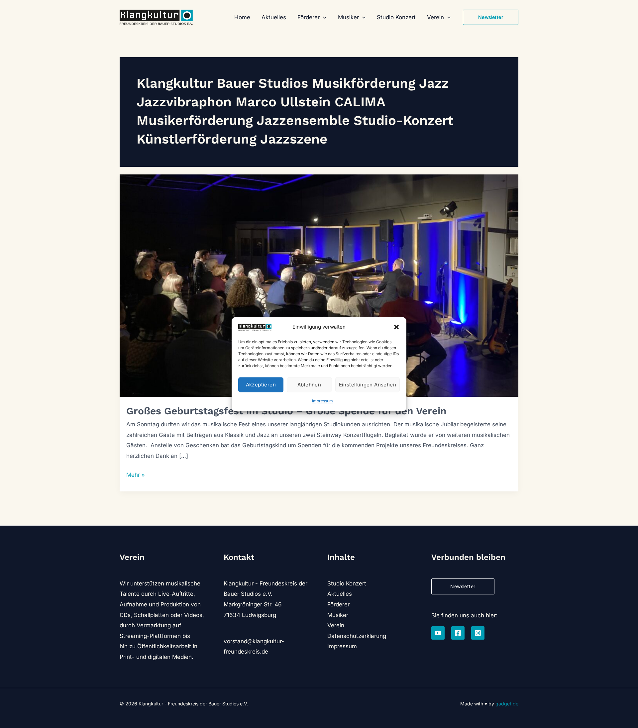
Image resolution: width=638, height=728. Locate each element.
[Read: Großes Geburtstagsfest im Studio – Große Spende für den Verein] (319, 285)
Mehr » (135, 475)
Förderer (338, 604)
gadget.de (506, 703)
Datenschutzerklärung (356, 636)
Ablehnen (309, 384)
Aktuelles (339, 593)
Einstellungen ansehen (367, 384)
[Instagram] (477, 633)
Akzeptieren (261, 384)
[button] (396, 327)
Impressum (322, 401)
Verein (335, 625)
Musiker (337, 615)
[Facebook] (458, 633)
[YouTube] (438, 633)
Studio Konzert (346, 583)
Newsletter (462, 586)
